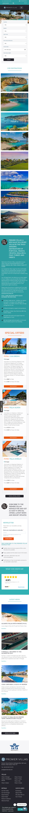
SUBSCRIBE (8, 538)
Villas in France (18, 777)
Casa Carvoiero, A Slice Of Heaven (14, 684)
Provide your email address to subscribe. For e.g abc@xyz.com (12, 535)
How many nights (7, 52)
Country (5, 22)
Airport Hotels (4, 796)
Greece (19, 265)
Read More (3, 628)
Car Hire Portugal (5, 792)
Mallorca (8, 265)
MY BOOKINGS (23, 1)
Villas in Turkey (18, 779)
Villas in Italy (18, 781)
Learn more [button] (10, 810)
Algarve (3, 265)
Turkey (14, 265)
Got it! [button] (22, 809)
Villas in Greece (5, 783)
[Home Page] (10, 7)
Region (5, 28)
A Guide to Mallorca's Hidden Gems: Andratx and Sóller (12, 717)
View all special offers (14, 496)
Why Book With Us (20, 794)
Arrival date (6, 46)
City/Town (6, 34)
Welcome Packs (5, 800)
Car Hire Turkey (5, 790)
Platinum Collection (6, 798)
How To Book (19, 796)
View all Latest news (10, 733)
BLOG (25, 3)
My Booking (18, 790)
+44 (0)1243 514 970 (7, 1)
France (22, 265)
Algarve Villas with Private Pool (14, 623)
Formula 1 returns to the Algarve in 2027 (11, 652)
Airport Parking (5, 794)
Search (9, 59)
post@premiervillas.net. (7, 293)
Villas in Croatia (18, 783)
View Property (13, 386)
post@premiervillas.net (6, 769)
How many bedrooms (8, 40)
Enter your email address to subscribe (13, 530)
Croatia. (3, 266)
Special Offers (14, 333)
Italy (12, 265)
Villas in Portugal (5, 777)
